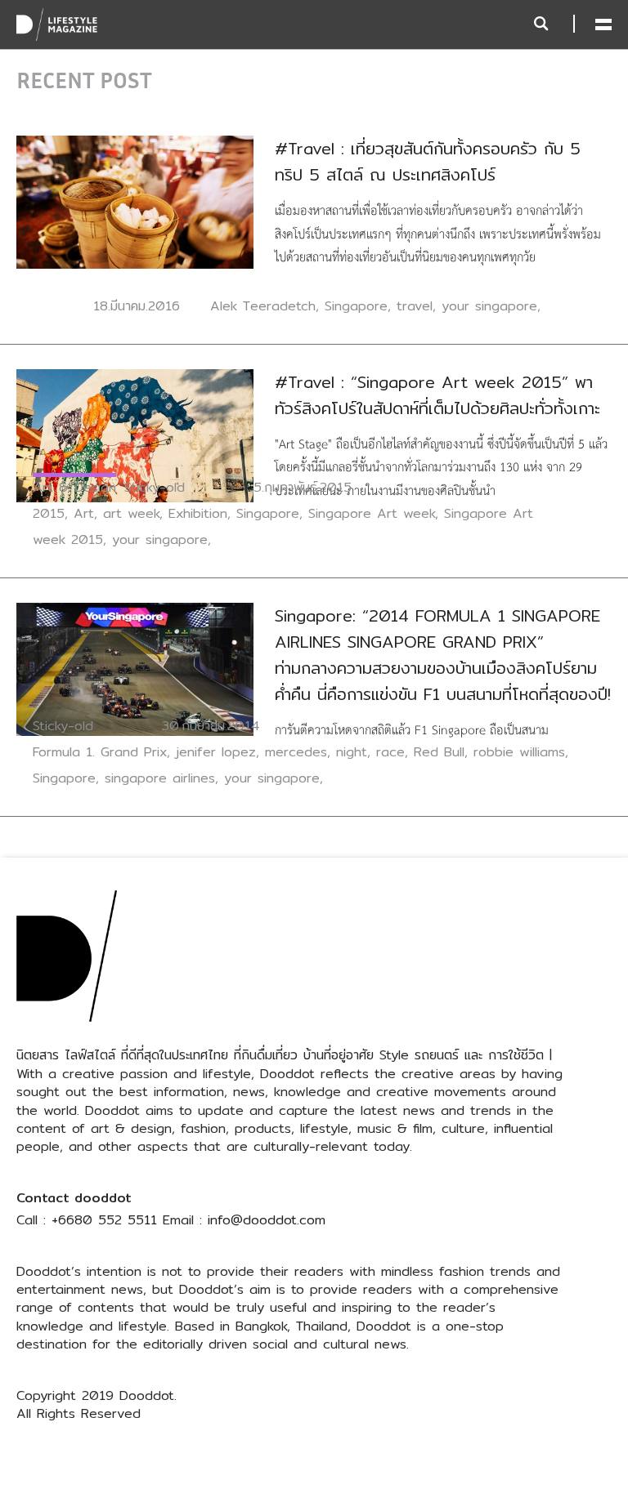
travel (415, 306)
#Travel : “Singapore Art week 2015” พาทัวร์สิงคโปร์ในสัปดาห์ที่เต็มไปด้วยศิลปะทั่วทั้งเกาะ (437, 395)
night (351, 752)
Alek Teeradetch (263, 306)
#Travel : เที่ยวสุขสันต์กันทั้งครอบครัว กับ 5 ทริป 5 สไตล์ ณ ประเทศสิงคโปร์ (428, 161)
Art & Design (74, 487)
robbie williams (519, 752)
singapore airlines (160, 778)
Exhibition (197, 513)
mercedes (296, 752)
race (390, 752)
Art (84, 513)
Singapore (356, 306)
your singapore (489, 306)
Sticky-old (154, 487)
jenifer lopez (216, 752)
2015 (49, 513)
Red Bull (439, 752)
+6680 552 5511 (104, 1220)
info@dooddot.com (266, 1220)
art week (131, 513)
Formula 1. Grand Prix (100, 752)
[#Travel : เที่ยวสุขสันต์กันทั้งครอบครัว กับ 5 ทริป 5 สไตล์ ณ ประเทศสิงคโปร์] (134, 201)
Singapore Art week (371, 513)
